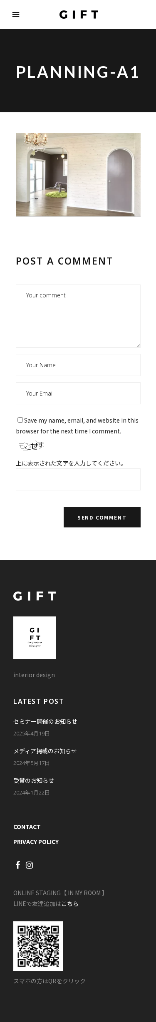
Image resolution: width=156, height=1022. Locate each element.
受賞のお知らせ (33, 780)
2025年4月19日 (31, 733)
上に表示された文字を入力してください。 (71, 463)
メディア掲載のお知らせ (45, 751)
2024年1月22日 (31, 792)
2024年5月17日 (31, 763)
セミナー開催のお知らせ (45, 721)
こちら (70, 903)
